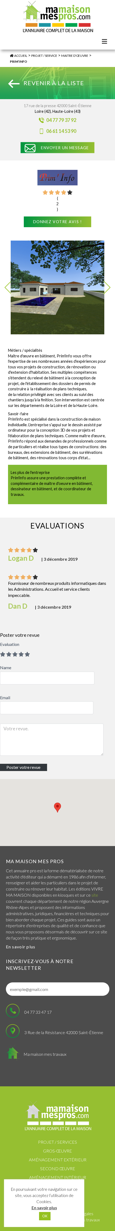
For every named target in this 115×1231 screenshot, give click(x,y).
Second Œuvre (57, 1168)
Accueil (20, 56)
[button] (57, 807)
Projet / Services (57, 1141)
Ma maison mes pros (35, 861)
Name (5, 667)
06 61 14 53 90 (60, 131)
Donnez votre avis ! (57, 221)
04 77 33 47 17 (38, 1012)
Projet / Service (44, 56)
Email (5, 697)
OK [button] (44, 1216)
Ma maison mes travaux (45, 1054)
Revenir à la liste (54, 83)
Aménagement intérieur (57, 1177)
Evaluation (9, 644)
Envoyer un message (65, 147)
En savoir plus (21, 946)
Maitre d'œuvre (74, 56)
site (94, 894)
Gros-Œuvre (57, 1150)
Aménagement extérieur (57, 1159)
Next (107, 287)
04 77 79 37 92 (60, 120)
